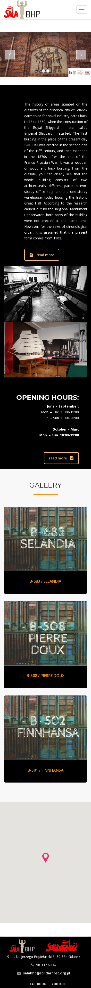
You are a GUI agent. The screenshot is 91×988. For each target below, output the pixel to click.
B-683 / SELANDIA (45, 581)
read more (45, 255)
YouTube (59, 984)
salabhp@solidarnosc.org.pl (46, 973)
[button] (45, 858)
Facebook (38, 984)
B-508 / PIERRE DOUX (46, 675)
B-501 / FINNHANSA (46, 770)
